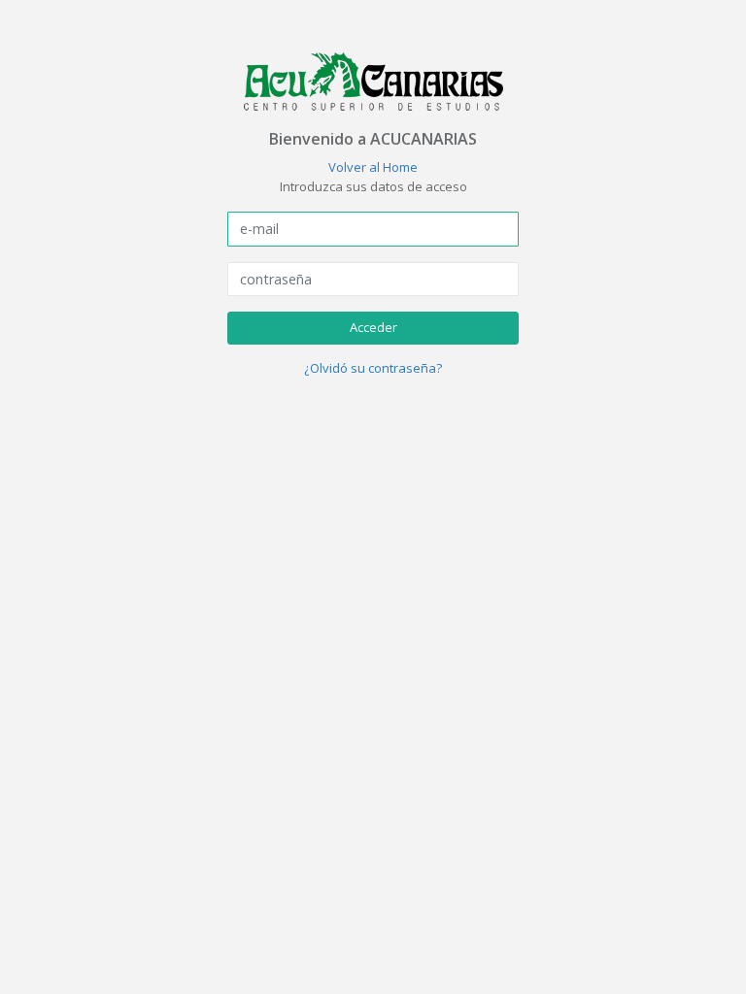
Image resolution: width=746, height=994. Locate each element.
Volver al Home (373, 167)
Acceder (373, 327)
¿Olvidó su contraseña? (373, 368)
